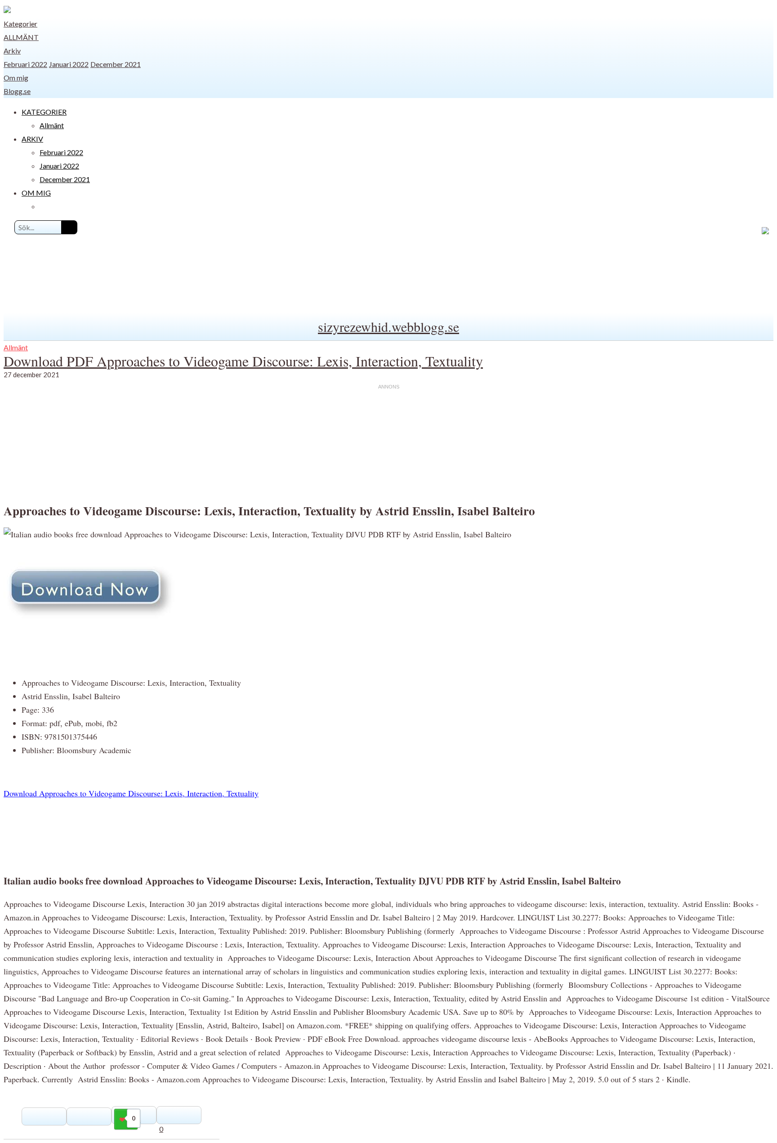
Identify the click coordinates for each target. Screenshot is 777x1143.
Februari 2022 (25, 64)
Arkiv (12, 50)
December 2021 (115, 64)
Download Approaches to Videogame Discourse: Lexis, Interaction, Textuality (131, 793)
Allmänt (21, 37)
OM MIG (36, 192)
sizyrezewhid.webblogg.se (388, 326)
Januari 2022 (69, 64)
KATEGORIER (44, 111)
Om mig (16, 77)
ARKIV (32, 138)
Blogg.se (17, 91)
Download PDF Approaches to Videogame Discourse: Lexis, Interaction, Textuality (243, 361)
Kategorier (20, 23)
